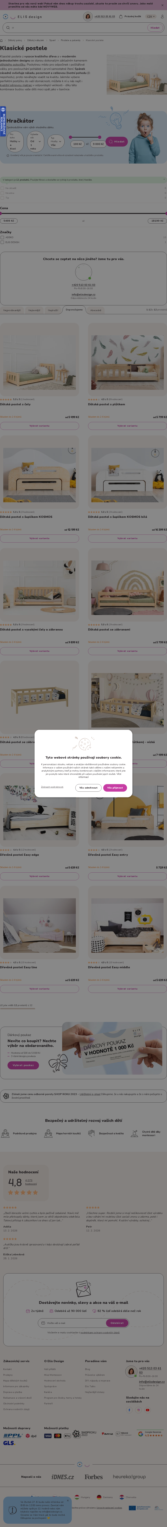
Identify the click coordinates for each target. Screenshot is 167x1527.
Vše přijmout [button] (115, 787)
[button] (52, 787)
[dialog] (83, 763)
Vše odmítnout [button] (88, 787)
